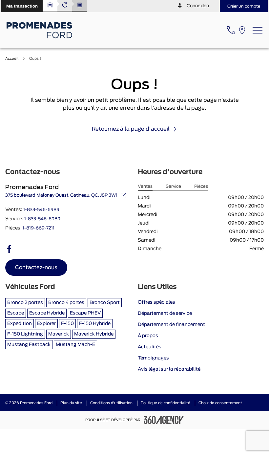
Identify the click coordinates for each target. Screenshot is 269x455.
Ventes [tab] (145, 186)
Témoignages (153, 358)
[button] (22, 6)
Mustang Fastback (29, 344)
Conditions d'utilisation (111, 403)
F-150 (67, 323)
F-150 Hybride (95, 323)
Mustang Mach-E (75, 344)
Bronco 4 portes (66, 302)
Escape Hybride (47, 313)
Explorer (46, 323)
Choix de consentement (220, 403)
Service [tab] (173, 186)
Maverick (58, 334)
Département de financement (171, 324)
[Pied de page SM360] (164, 420)
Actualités (149, 347)
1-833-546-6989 (41, 210)
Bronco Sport (105, 302)
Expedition (19, 323)
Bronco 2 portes (25, 302)
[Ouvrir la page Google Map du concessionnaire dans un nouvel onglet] (242, 30)
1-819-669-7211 (38, 228)
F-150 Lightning (25, 334)
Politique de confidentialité (165, 403)
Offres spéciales (156, 302)
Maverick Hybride (94, 334)
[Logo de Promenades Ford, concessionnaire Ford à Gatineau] (40, 30)
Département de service (165, 313)
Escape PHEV (85, 313)
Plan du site (71, 403)
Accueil (11, 58)
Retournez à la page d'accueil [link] (131, 129)
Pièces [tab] (201, 186)
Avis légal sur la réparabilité (169, 369)
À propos (148, 336)
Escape (15, 313)
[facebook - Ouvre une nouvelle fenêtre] (9, 249)
